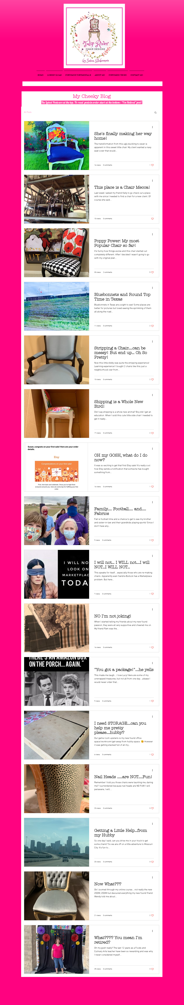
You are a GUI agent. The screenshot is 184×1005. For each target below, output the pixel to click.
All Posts (27, 112)
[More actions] (153, 127)
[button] (155, 112)
